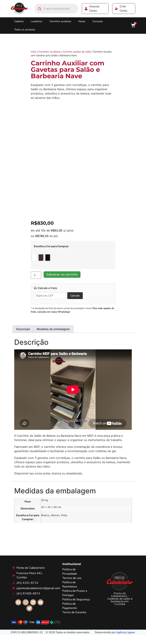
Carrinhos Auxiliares (50, 51)
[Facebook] (18, 602)
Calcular (75, 295)
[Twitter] (29, 608)
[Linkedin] (33, 602)
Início (33, 51)
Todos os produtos (24, 29)
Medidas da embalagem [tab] (53, 329)
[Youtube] (41, 602)
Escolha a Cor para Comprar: (51, 246)
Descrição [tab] (23, 329)
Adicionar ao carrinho (62, 274)
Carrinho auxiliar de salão (77, 51)
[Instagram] (26, 602)
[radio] (34, 257)
